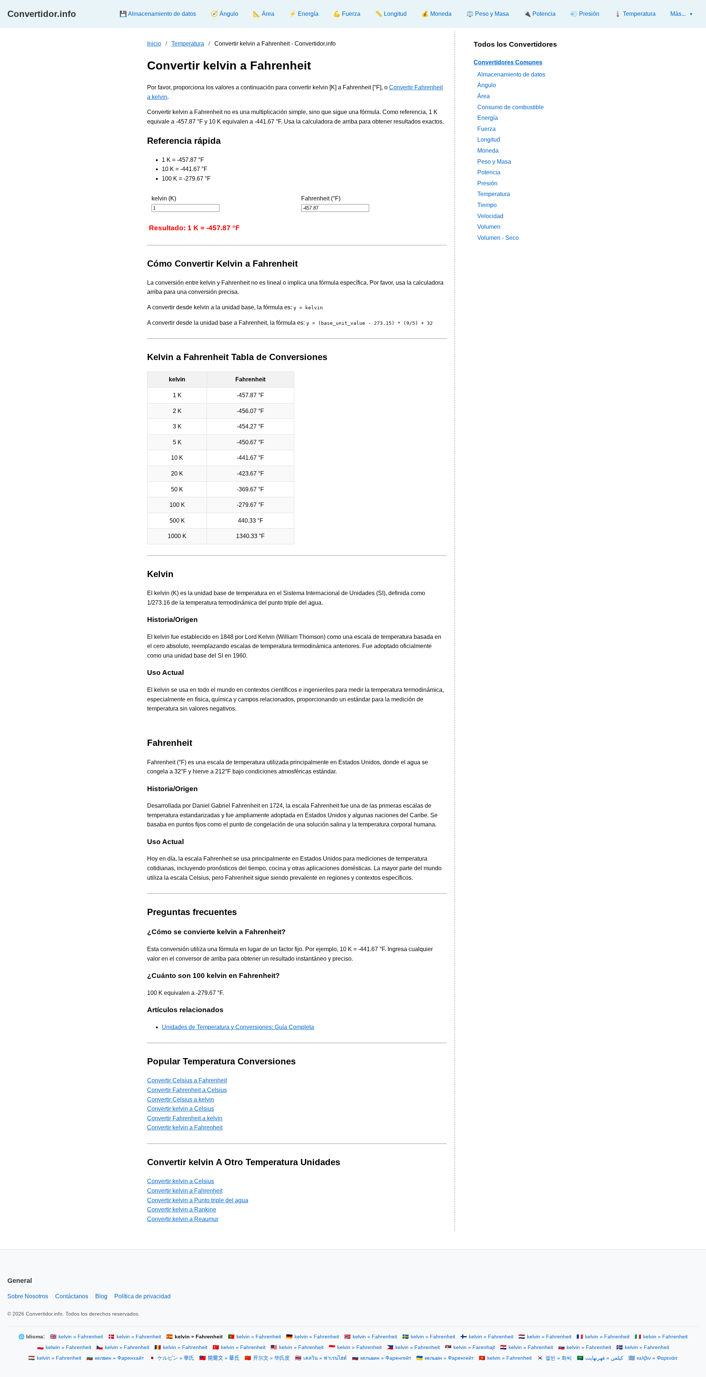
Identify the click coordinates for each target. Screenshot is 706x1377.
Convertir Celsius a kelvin (180, 1099)
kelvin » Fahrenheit (80, 1336)
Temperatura (187, 43)
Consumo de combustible (510, 107)
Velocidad (490, 216)
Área (483, 96)
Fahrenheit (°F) (320, 198)
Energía (487, 118)
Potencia (488, 172)
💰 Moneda (436, 14)
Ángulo (486, 85)
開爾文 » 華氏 (223, 1358)
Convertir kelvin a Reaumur (182, 1219)
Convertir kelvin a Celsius (180, 1109)
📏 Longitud (391, 14)
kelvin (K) (163, 198)
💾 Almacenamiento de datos (158, 14)
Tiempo (487, 205)
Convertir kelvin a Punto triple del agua (197, 1200)
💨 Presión (584, 14)
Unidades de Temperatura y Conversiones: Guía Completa (238, 1027)
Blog (101, 1296)
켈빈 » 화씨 (558, 1358)
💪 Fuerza (346, 14)
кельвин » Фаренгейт (385, 1358)
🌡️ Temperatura (635, 14)
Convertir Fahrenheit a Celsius (187, 1090)
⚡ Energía (303, 14)
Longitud (488, 139)
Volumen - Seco (498, 237)
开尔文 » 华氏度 (271, 1358)
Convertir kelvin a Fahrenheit (184, 1127)
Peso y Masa (494, 161)
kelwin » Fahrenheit (68, 1347)
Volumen (488, 227)
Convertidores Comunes (508, 62)
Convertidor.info (41, 14)
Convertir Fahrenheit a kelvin (184, 1118)
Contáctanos (71, 1296)
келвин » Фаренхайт (119, 1358)
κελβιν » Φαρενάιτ (657, 1358)
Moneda (488, 150)
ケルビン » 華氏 (175, 1358)
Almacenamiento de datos (511, 74)
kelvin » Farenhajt (474, 1347)
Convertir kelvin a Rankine (181, 1209)
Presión (487, 183)
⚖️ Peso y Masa (487, 14)
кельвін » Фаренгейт (449, 1358)
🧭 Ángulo (224, 14)
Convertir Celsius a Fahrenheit (187, 1080)
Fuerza (486, 128)
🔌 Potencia (540, 14)
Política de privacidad (142, 1296)
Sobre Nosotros (27, 1296)
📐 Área (263, 14)
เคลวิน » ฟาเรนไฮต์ (325, 1358)
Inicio (154, 43)
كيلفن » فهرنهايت (604, 1358)
